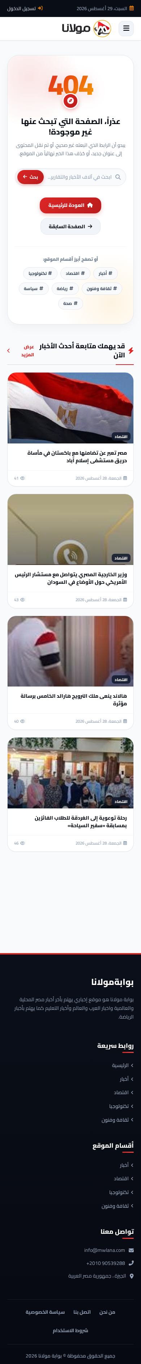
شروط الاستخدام (70, 1330)
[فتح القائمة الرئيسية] (126, 28)
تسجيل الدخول (21, 8)
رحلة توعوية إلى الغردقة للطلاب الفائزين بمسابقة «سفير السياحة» (81, 821)
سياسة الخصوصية (45, 1312)
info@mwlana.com (104, 1250)
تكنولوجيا (119, 1106)
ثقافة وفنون (115, 1120)
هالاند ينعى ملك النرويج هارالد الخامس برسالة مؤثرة (74, 699)
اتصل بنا (82, 1312)
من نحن (107, 1312)
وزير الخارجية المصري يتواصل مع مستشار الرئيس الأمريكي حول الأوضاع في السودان (71, 578)
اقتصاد (121, 1092)
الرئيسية (120, 1065)
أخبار (124, 1079)
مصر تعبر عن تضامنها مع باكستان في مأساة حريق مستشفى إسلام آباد (77, 456)
